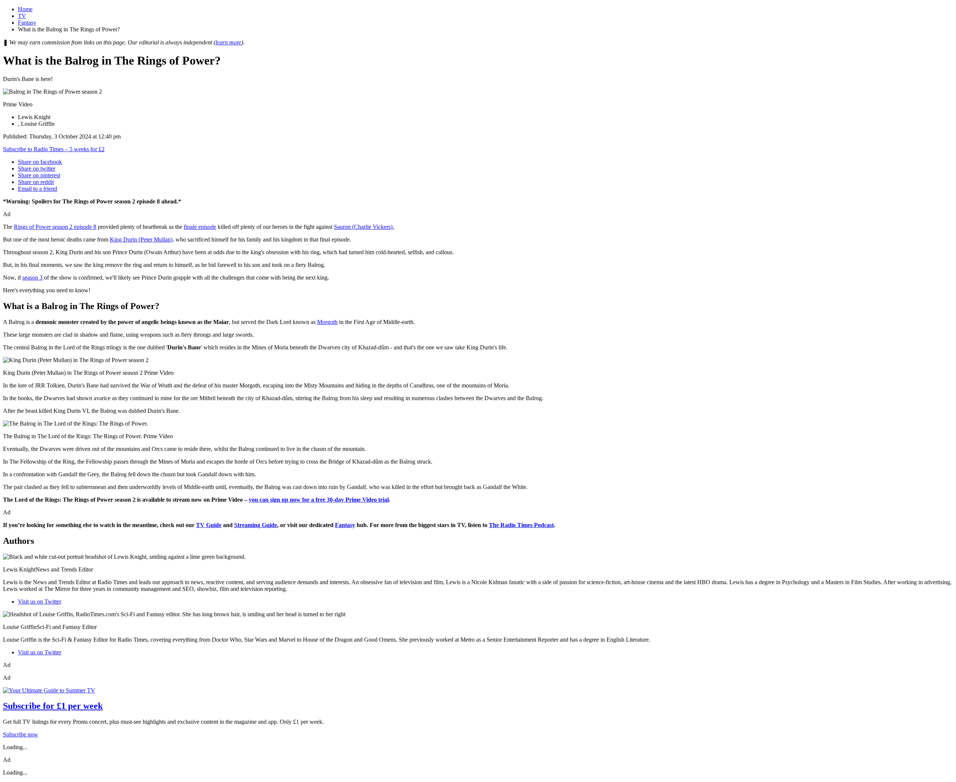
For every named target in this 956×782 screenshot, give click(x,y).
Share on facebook (40, 162)
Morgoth (327, 322)
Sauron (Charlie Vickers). (364, 227)
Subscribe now (20, 734)
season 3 (32, 277)
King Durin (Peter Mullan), (142, 239)
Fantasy (27, 22)
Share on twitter (36, 168)
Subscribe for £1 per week (53, 706)
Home (25, 9)
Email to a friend (37, 189)
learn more (228, 42)
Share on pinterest (39, 175)
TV (22, 16)
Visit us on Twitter (39, 601)
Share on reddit (36, 182)
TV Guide (208, 525)
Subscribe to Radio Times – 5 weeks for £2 (54, 149)
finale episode (200, 227)
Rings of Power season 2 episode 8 (55, 227)
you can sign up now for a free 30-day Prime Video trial (319, 499)
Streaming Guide (255, 525)
